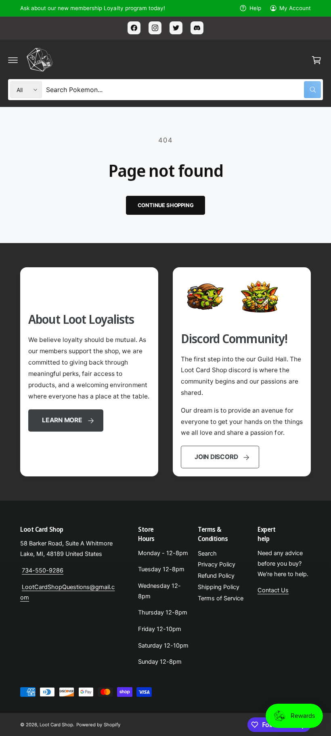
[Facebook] (134, 27)
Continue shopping (166, 205)
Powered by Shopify (98, 725)
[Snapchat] (197, 27)
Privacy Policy (216, 564)
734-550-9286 (42, 570)
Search (207, 553)
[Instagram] (155, 27)
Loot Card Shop (56, 725)
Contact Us (273, 590)
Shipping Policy (218, 587)
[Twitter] (176, 27)
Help (255, 8)
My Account (295, 8)
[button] (13, 60)
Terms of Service (220, 598)
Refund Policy (216, 575)
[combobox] (183, 89)
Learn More (62, 420)
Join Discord (216, 457)
